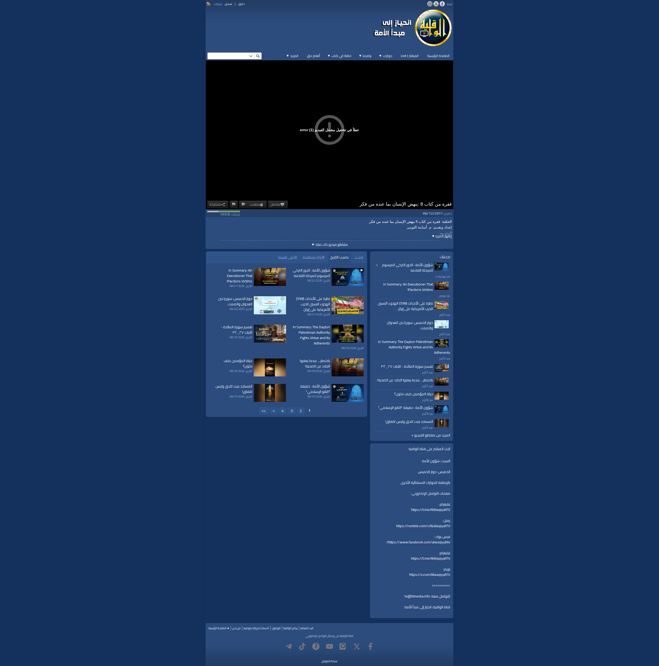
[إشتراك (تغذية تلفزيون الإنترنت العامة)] (208, 3)
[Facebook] (370, 646)
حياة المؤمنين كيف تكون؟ (413, 394)
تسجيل (228, 3)
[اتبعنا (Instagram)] (429, 3)
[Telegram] (288, 646)
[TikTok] (302, 646)
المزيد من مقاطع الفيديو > (430, 435)
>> (264, 410)
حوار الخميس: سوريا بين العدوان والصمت (410, 325)
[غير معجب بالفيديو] (243, 204)
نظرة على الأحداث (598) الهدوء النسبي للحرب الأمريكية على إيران (405, 306)
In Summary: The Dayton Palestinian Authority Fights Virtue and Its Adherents (414, 347)
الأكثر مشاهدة (313, 257)
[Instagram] (343, 646)
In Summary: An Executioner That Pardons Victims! (408, 287)
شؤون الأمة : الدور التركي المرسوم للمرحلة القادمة (407, 268)
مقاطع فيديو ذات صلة (329, 244)
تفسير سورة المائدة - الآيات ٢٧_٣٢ (407, 366)
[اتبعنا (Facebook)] (442, 3)
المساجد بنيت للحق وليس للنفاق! (409, 421)
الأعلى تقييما (287, 257)
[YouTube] (329, 646)
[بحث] (258, 56)
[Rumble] (315, 646)
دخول (241, 3)
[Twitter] (356, 646)
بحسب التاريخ (339, 257)
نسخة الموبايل (329, 661)
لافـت (358, 257)
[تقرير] (234, 204)
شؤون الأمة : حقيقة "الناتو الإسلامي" (405, 407)
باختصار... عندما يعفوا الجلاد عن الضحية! (405, 380)
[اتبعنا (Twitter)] (436, 3)
